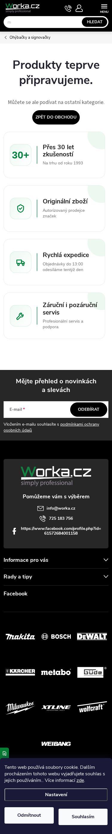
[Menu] (104, 8)
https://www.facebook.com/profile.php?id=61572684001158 (61, 531)
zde (80, 780)
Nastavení (56, 794)
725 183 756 (61, 518)
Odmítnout (29, 815)
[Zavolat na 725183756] (68, 8)
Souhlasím (83, 816)
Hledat (94, 22)
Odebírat (88, 409)
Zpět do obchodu (56, 117)
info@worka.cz (61, 508)
